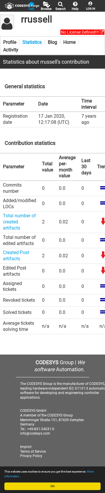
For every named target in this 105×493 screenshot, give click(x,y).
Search (60, 9)
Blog (52, 41)
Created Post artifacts (16, 255)
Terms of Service (33, 451)
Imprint (26, 447)
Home (69, 41)
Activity (10, 49)
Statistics (32, 41)
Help (75, 9)
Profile (9, 41)
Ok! (52, 486)
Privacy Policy (31, 456)
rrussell (36, 19)
